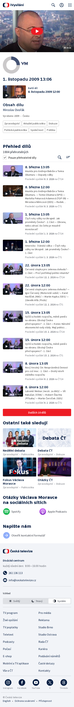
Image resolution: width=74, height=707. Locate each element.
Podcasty (8, 641)
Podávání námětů (49, 656)
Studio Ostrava (47, 634)
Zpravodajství (12, 123)
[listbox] (37, 601)
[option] (14, 601)
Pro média (44, 613)
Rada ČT (43, 641)
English (7, 700)
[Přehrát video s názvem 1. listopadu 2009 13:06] (37, 31)
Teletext (8, 634)
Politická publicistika (15, 130)
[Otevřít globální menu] (70, 5)
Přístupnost (45, 700)
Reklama (43, 620)
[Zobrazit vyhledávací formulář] (53, 5)
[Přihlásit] (61, 5)
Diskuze (53, 123)
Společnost (37, 130)
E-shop (7, 656)
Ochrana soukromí (25, 700)
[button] (37, 31)
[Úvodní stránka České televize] (18, 551)
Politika (51, 130)
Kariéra (42, 649)
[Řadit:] (68, 157)
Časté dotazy (46, 663)
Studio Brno (45, 627)
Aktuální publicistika (34, 123)
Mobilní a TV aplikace (16, 663)
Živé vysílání (10, 620)
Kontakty (44, 670)
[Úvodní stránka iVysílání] (13, 5)
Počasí (7, 649)
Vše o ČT (8, 670)
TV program (10, 613)
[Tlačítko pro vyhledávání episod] (60, 157)
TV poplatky (10, 627)
